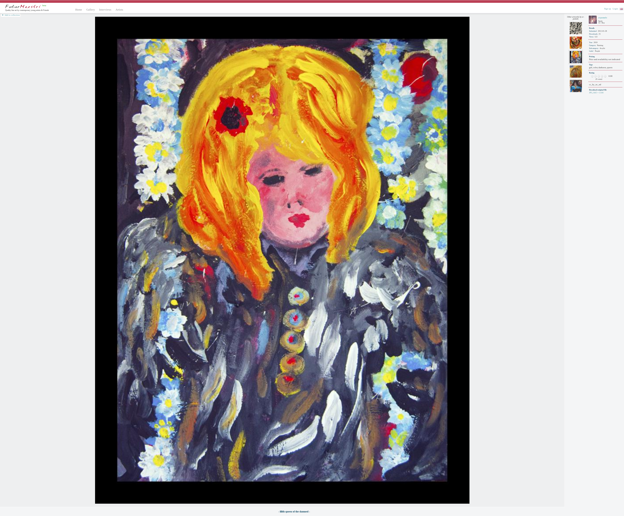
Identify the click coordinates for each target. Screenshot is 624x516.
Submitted (593, 31)
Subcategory (593, 48)
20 (593, 76)
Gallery (90, 9)
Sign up (607, 8)
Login (615, 8)
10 (591, 76)
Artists (119, 9)
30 (595, 76)
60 (599, 76)
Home (78, 9)
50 (598, 76)
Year (590, 42)
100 (606, 76)
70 (601, 76)
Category (592, 45)
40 (596, 76)
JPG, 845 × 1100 (596, 92)
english (621, 9)
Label (591, 51)
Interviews (105, 9)
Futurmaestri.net (23, 6)
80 (603, 76)
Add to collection (12, 15)
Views (591, 37)
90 (604, 76)
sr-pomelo (602, 17)
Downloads (593, 34)
